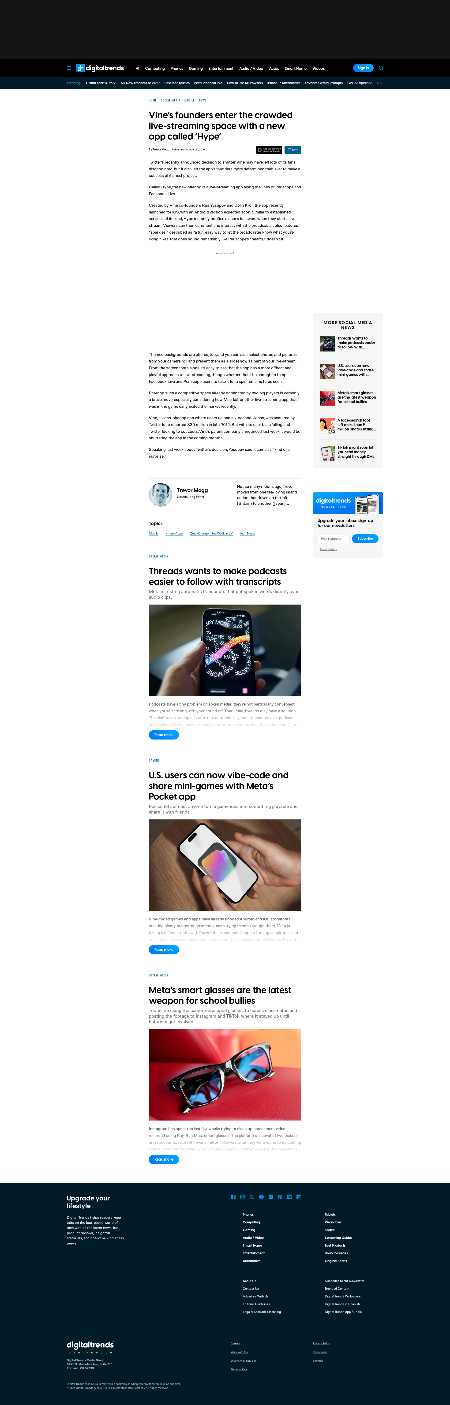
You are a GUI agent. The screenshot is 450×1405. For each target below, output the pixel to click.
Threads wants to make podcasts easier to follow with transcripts (356, 345)
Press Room (320, 1352)
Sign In (363, 68)
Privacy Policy (328, 549)
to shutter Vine (231, 161)
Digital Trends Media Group (93, 1388)
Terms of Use (239, 1369)
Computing (251, 1222)
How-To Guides (336, 1253)
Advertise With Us (256, 1296)
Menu (69, 68)
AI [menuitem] (137, 68)
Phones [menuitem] (177, 68)
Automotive (252, 1261)
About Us (249, 1281)
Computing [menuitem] (155, 68)
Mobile (153, 533)
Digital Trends (91, 74)
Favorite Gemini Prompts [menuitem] (324, 83)
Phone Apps (174, 533)
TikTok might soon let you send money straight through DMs (356, 452)
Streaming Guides (338, 1238)
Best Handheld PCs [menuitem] (208, 83)
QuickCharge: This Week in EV (211, 533)
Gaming (249, 1230)
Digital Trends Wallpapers (343, 1296)
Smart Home (252, 1245)
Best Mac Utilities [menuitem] (177, 83)
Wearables (333, 1222)
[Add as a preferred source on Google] (269, 150)
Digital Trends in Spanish (342, 1304)
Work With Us (239, 1352)
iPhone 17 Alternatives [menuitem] (283, 83)
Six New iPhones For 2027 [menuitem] (140, 83)
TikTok (270, 1197)
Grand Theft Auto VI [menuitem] (101, 83)
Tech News (247, 533)
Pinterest (280, 1197)
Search (381, 68)
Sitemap (318, 1360)
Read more (163, 734)
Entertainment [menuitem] (221, 68)
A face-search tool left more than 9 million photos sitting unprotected (355, 427)
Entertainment (254, 1253)
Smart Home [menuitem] (296, 68)
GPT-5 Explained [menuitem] (359, 83)
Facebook (233, 1197)
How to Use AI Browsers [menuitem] (245, 83)
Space (330, 1230)
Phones (248, 1214)
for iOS (172, 211)
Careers (235, 1343)
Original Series (336, 1261)
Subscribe (365, 538)
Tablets (330, 1214)
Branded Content (337, 1288)
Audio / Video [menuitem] (251, 68)
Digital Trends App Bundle (343, 1312)
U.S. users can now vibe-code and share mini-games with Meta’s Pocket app (356, 372)
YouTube (261, 1197)
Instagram (242, 1197)
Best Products (335, 1245)
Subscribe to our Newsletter (344, 1281)
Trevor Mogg (161, 150)
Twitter (252, 1197)
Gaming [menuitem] (196, 68)
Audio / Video (253, 1238)
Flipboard (298, 1197)
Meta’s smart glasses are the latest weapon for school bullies (357, 397)
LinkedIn (289, 1197)
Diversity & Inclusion (244, 1360)
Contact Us (251, 1288)
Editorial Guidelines (256, 1304)
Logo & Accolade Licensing (262, 1312)
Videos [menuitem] (318, 68)
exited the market (204, 406)
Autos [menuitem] (274, 68)
